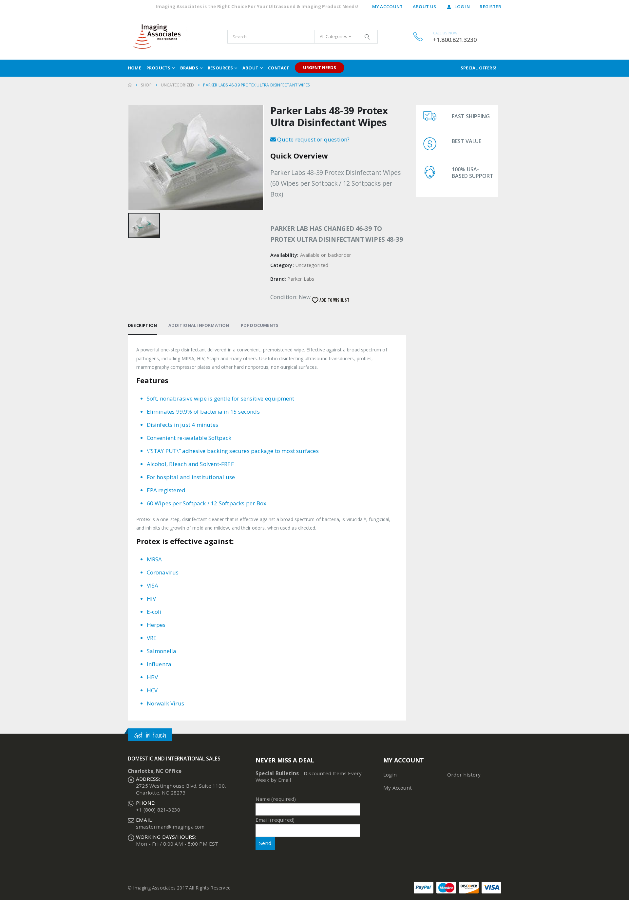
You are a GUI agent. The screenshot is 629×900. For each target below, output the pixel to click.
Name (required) (276, 799)
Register (490, 6)
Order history (464, 774)
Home (134, 68)
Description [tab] (142, 325)
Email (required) (275, 819)
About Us (424, 6)
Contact (278, 68)
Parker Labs (300, 278)
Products (158, 68)
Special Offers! (478, 68)
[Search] (367, 36)
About (250, 68)
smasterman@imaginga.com (170, 826)
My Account (387, 6)
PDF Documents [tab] (260, 325)
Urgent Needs (319, 67)
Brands (189, 68)
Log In (462, 6)
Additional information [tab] (198, 325)
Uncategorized (312, 265)
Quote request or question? (313, 139)
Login (390, 774)
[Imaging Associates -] (160, 36)
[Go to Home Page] (130, 85)
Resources (220, 68)
